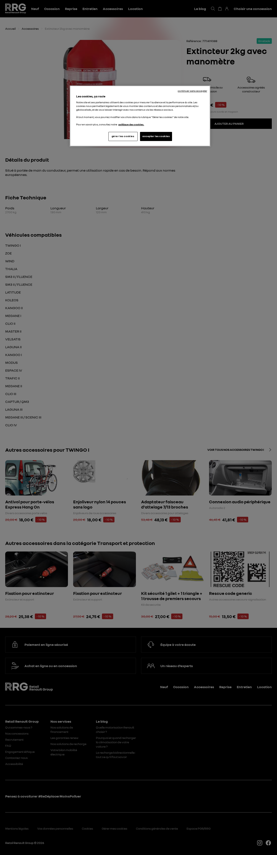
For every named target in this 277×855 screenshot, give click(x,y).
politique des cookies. (131, 124)
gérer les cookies (123, 136)
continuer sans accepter (192, 90)
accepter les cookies (156, 136)
